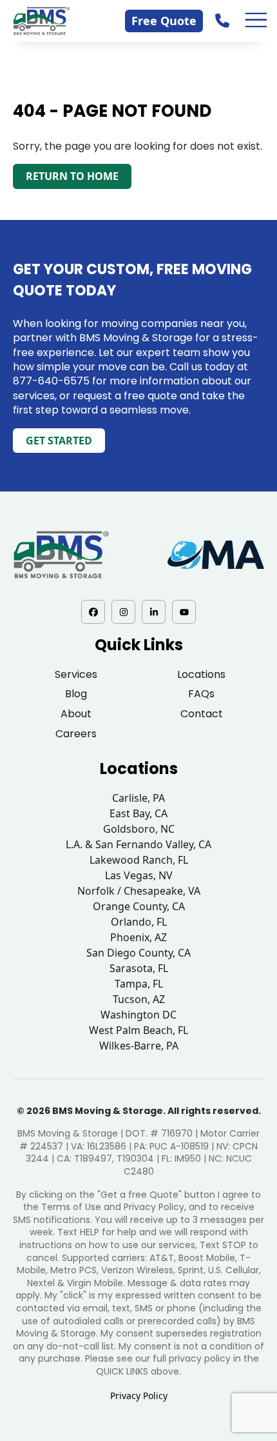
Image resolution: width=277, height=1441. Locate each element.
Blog (76, 693)
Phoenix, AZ (138, 937)
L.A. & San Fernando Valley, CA (138, 844)
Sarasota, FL (139, 968)
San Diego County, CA (138, 953)
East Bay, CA (138, 813)
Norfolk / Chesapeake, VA (138, 891)
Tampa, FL (139, 984)
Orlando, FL (139, 922)
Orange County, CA (139, 906)
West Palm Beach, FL (138, 1030)
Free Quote (163, 20)
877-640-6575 (51, 380)
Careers (76, 733)
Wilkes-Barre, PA (138, 1046)
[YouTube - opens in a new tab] (184, 612)
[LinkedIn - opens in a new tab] (153, 612)
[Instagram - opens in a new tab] (123, 612)
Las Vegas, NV (139, 875)
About (76, 713)
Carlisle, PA (138, 798)
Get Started (59, 440)
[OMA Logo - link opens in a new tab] (215, 555)
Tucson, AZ (139, 999)
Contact (201, 713)
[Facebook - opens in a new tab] (93, 612)
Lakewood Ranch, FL (139, 860)
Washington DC (138, 1015)
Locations (201, 674)
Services (76, 674)
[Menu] (256, 20)
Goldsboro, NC (139, 829)
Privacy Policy (138, 1395)
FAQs (201, 693)
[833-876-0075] (223, 20)
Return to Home (72, 176)
